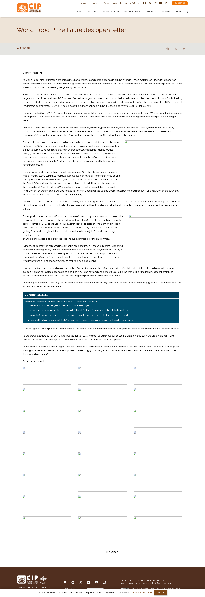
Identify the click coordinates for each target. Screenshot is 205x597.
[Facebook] (144, 3)
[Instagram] (155, 3)
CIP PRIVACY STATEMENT (141, 593)
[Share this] (168, 49)
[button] (85, 3)
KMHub (123, 3)
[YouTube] (160, 3)
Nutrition (113, 552)
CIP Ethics (134, 3)
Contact (106, 3)
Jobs (115, 3)
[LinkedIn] (166, 3)
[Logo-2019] (32, 8)
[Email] (65, 582)
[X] (149, 3)
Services (96, 3)
